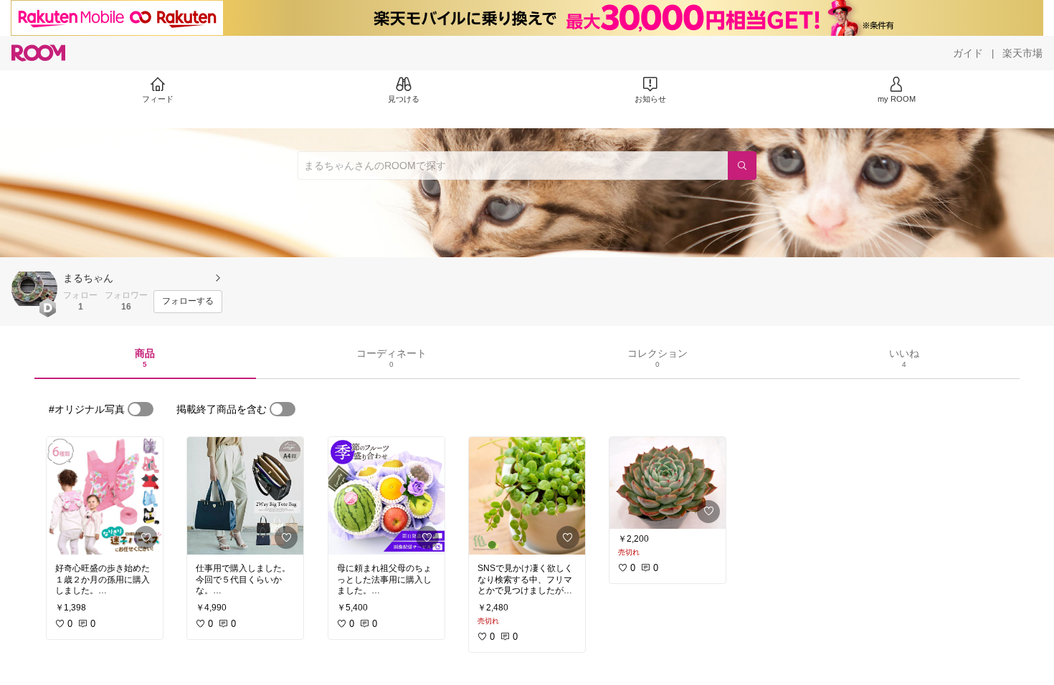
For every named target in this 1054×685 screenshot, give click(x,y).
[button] (34, 289)
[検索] (742, 165)
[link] (105, 496)
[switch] (140, 409)
